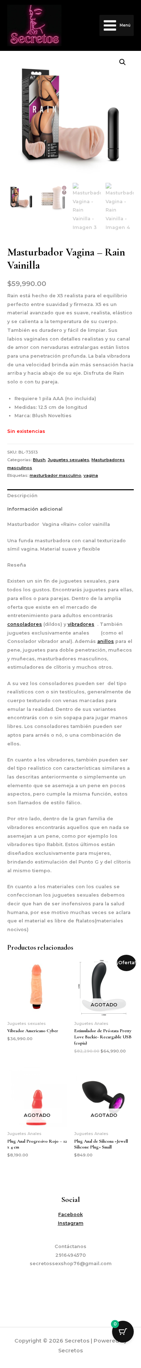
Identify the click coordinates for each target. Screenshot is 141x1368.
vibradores (81, 624)
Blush (39, 459)
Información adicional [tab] (35, 509)
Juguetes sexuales (68, 459)
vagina (91, 475)
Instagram (71, 1223)
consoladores (24, 624)
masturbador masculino (55, 475)
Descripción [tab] (22, 495)
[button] (122, 62)
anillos (105, 641)
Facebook (70, 1214)
